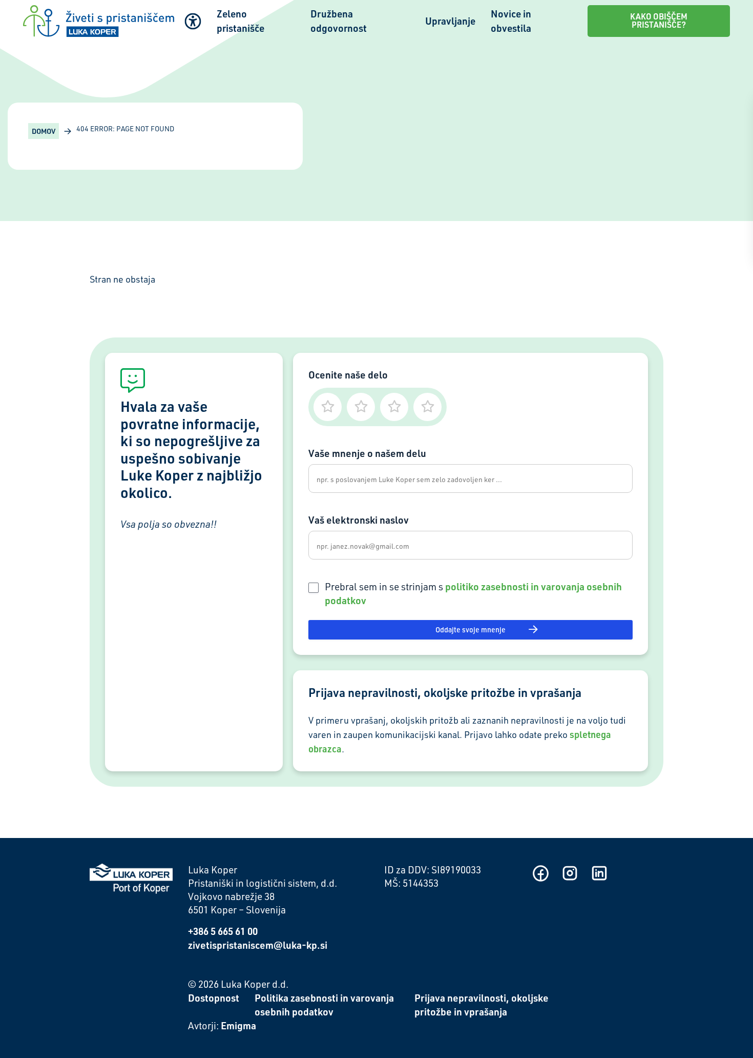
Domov (43, 131)
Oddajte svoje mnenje (470, 629)
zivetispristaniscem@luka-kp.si (257, 945)
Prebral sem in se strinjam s (473, 593)
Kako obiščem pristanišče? (658, 20)
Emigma (238, 1025)
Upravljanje (450, 20)
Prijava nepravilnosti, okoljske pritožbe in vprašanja (481, 1004)
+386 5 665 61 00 (223, 931)
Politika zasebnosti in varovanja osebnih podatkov (324, 1004)
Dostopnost (213, 997)
